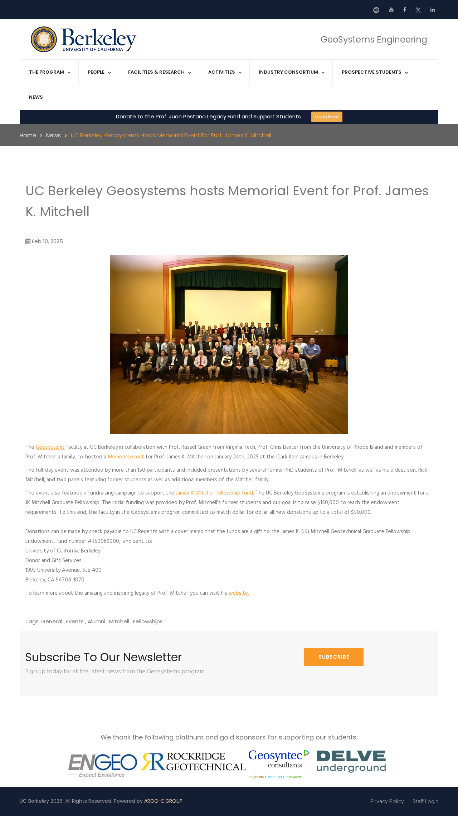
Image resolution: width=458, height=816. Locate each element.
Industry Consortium (288, 72)
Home (28, 135)
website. (239, 593)
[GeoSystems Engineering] (84, 39)
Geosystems (50, 447)
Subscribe (333, 656)
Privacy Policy (387, 801)
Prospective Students (371, 72)
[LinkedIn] (432, 9)
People (96, 72)
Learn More (326, 117)
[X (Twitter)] (420, 10)
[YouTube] (393, 9)
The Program (46, 72)
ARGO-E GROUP (163, 801)
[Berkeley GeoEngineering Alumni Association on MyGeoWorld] (378, 10)
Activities (221, 72)
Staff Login (425, 801)
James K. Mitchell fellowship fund (214, 493)
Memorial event (126, 457)
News (36, 97)
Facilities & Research (156, 72)
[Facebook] (407, 9)
